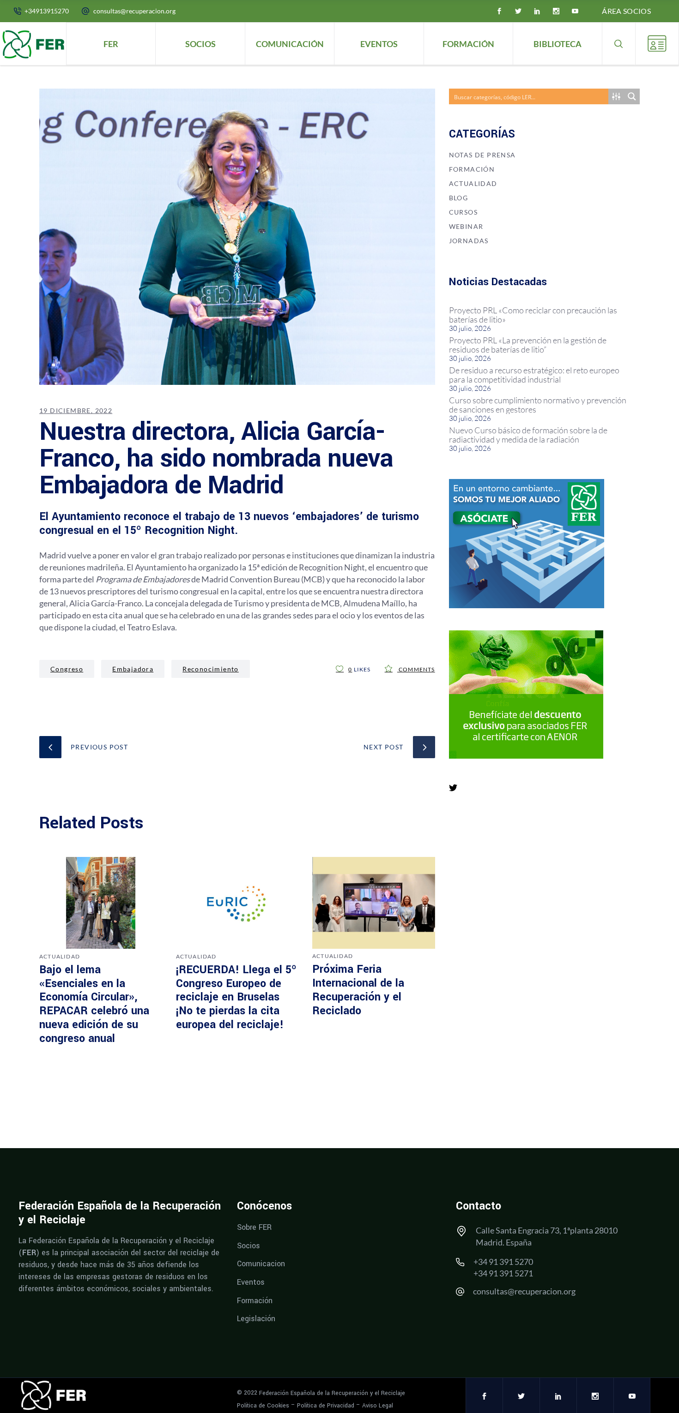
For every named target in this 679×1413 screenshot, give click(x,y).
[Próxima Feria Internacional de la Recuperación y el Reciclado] (373, 903)
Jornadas (469, 241)
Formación (472, 169)
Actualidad (59, 956)
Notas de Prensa (482, 155)
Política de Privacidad (325, 1405)
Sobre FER (254, 1227)
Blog (458, 198)
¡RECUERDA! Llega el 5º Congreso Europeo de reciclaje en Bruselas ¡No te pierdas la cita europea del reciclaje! (236, 997)
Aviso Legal (377, 1405)
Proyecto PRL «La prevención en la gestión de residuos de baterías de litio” (527, 344)
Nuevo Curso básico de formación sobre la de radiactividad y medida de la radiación (528, 434)
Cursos (463, 212)
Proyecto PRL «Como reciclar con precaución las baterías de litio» (533, 314)
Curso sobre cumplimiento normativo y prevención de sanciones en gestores (537, 404)
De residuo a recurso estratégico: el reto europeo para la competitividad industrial (534, 374)
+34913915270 (46, 11)
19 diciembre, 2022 (75, 410)
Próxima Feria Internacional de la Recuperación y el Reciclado (358, 990)
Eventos (251, 1282)
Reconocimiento (210, 669)
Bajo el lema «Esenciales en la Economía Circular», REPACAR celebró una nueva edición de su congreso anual (94, 1004)
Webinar (466, 226)
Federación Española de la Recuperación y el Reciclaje (332, 1393)
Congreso (66, 669)
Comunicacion (261, 1263)
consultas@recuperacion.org (134, 11)
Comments (416, 669)
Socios (248, 1245)
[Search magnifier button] (632, 96)
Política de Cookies (263, 1405)
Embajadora (132, 669)
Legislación (256, 1318)
